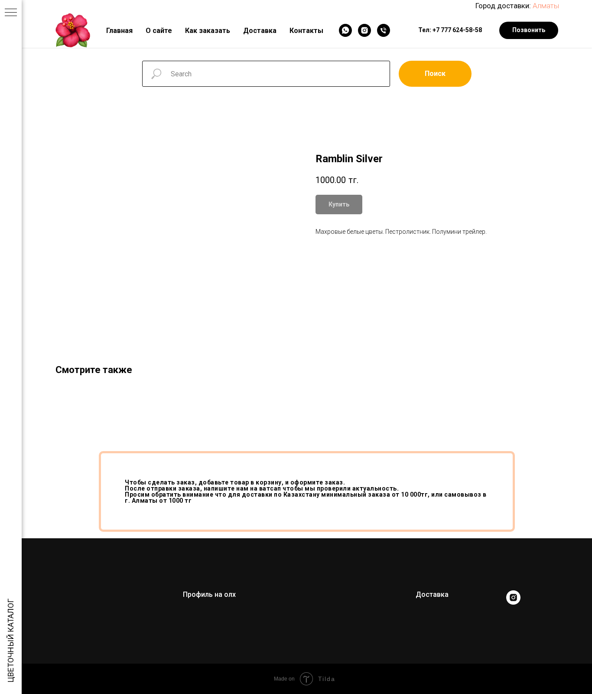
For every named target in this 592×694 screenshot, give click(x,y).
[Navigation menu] (11, 13)
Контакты (306, 30)
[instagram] (513, 602)
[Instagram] (364, 30)
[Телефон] (383, 30)
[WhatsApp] (345, 30)
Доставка (259, 30)
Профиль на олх (209, 594)
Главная (119, 30)
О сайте (159, 30)
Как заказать (207, 30)
